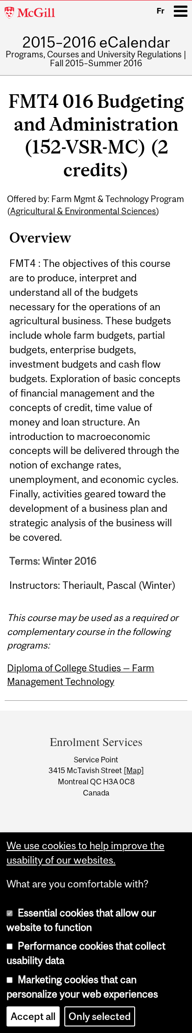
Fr (161, 10)
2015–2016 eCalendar (96, 42)
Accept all (33, 1016)
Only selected (100, 1016)
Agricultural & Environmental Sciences (83, 211)
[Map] (133, 770)
